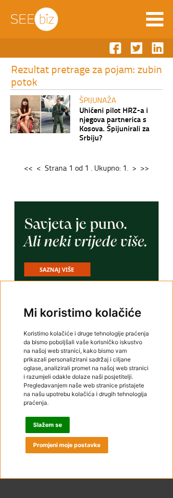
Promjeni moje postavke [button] (66, 444)
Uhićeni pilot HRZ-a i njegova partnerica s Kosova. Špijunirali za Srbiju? (114, 123)
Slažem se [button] (47, 424)
